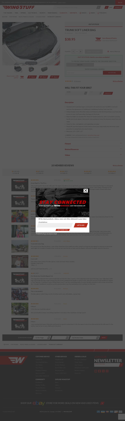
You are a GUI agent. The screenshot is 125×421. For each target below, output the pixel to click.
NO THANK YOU (62, 230)
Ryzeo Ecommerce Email (50, 234)
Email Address (42, 222)
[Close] (85, 191)
